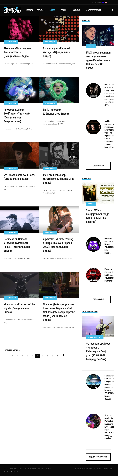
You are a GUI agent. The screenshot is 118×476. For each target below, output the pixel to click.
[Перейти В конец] (64, 355)
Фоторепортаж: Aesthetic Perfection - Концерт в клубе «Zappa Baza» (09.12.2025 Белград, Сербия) (111, 427)
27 (58, 356)
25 (48, 356)
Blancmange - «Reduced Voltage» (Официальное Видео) (56, 52)
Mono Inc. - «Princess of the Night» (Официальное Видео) (19, 308)
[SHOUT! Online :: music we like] (12, 10)
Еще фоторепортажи (98, 457)
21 (27, 356)
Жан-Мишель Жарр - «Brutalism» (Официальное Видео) (58, 178)
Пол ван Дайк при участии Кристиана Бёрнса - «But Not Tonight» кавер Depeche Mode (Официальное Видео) (59, 312)
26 (52, 356)
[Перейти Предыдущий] (8, 355)
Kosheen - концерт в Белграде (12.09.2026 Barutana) (109, 275)
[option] (103, 2)
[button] (41, 10)
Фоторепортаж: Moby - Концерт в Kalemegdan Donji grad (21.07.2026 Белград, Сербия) (98, 351)
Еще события (98, 299)
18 (12, 356)
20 (22, 356)
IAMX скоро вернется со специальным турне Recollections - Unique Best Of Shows (98, 60)
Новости (91, 46)
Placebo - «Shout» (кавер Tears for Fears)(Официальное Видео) (18, 52)
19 (17, 356)
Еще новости (98, 166)
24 (42, 356)
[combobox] (112, 10)
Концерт (91, 204)
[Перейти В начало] (5, 355)
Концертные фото (95, 337)
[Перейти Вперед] (61, 355)
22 (32, 356)
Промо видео (11, 42)
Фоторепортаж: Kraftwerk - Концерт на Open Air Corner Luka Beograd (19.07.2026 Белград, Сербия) (111, 387)
